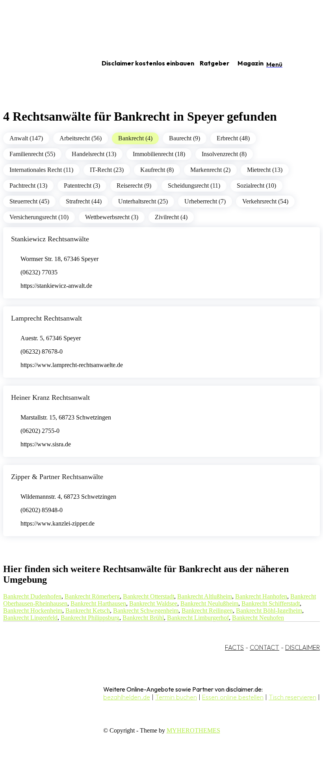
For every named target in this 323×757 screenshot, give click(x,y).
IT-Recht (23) (107, 169)
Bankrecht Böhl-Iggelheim (269, 610)
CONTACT (264, 647)
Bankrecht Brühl (143, 617)
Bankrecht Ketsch (87, 610)
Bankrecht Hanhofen (261, 596)
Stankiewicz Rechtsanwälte (50, 239)
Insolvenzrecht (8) (224, 154)
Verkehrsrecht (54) (265, 201)
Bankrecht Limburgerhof (198, 617)
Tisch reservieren (292, 697)
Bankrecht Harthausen (98, 603)
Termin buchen (176, 697)
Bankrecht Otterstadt (148, 596)
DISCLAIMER (302, 647)
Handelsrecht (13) (94, 154)
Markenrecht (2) (210, 169)
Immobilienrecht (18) (159, 154)
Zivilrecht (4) (171, 217)
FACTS (234, 647)
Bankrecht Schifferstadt (270, 603)
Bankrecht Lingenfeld (30, 617)
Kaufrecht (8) (157, 169)
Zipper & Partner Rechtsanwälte (57, 477)
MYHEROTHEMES (193, 730)
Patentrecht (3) (82, 185)
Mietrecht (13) (264, 169)
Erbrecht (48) (233, 138)
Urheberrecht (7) (205, 201)
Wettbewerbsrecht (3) (111, 217)
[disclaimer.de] (42, 63)
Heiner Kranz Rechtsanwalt (50, 397)
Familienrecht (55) (32, 154)
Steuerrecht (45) (29, 201)
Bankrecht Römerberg (92, 596)
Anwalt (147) (26, 138)
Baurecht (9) (184, 138)
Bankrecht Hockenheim (32, 610)
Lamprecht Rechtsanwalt (46, 318)
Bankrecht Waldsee (153, 603)
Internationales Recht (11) (41, 169)
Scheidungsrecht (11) (194, 185)
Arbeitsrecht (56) (80, 138)
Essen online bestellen (233, 697)
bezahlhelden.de (126, 697)
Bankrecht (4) (135, 138)
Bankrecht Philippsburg (90, 617)
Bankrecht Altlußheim (204, 596)
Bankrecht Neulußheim (209, 603)
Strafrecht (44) (84, 201)
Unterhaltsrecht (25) (143, 201)
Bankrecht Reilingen (207, 610)
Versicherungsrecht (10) (39, 217)
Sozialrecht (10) (256, 185)
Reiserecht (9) (134, 185)
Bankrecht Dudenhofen (32, 596)
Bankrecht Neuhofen (258, 617)
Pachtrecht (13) (28, 185)
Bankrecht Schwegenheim (145, 610)
